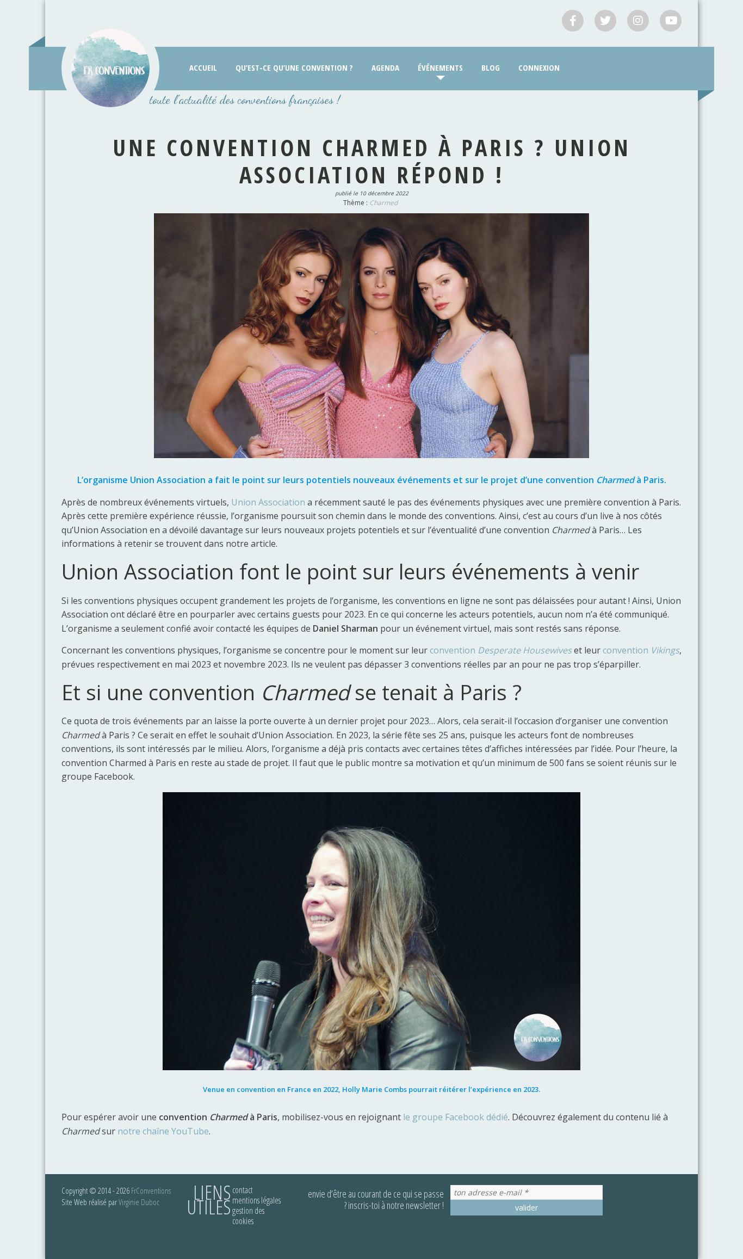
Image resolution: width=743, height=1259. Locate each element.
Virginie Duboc (139, 1201)
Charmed (383, 202)
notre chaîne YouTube (163, 1131)
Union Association (268, 502)
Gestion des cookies (248, 1216)
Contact (242, 1190)
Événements (440, 67)
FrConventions (151, 1190)
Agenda (385, 67)
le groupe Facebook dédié (455, 1117)
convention (501, 650)
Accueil (203, 67)
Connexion (539, 67)
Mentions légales (256, 1200)
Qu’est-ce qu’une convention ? (294, 67)
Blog (490, 67)
